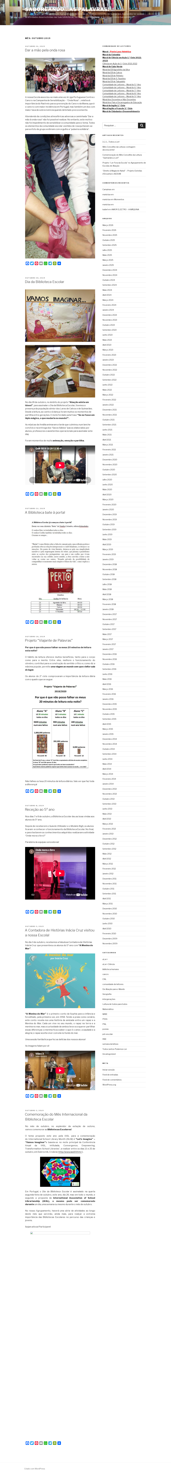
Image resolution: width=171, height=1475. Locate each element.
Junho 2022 (107, 385)
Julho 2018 (107, 584)
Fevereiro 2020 (109, 504)
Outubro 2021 (108, 420)
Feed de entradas (110, 1075)
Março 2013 (107, 824)
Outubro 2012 (108, 844)
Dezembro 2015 (109, 704)
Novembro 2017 (109, 619)
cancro (105, 974)
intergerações (108, 999)
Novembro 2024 (109, 275)
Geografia (106, 994)
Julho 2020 (107, 479)
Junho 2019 (107, 534)
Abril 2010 (106, 928)
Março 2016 (107, 689)
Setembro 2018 (109, 579)
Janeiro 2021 (107, 455)
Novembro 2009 (109, 943)
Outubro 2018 (108, 574)
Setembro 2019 (109, 529)
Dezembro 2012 (109, 839)
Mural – (116, 51)
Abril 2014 (106, 769)
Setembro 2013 (109, 804)
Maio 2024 (107, 290)
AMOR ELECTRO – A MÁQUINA (125, 209)
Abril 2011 (106, 898)
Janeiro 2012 (107, 873)
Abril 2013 (106, 819)
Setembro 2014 (109, 754)
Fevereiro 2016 (109, 694)
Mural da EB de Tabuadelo (113, 81)
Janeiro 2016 (108, 699)
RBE (104, 1039)
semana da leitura (110, 1044)
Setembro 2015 (109, 719)
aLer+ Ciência (108, 964)
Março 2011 (107, 903)
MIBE (104, 1014)
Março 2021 (107, 445)
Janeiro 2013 (107, 834)
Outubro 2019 (108, 524)
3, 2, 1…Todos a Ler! (110, 142)
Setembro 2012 (109, 849)
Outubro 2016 (108, 664)
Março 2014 (107, 774)
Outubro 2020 (108, 469)
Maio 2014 (107, 764)
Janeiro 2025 (108, 265)
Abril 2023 (106, 345)
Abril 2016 (106, 684)
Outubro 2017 (108, 624)
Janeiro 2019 (108, 559)
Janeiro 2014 (108, 784)
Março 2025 (107, 260)
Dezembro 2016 (109, 654)
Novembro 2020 (109, 464)
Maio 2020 (107, 489)
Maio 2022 (107, 390)
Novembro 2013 (109, 794)
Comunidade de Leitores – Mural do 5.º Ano (121, 84)
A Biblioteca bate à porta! (45, 512)
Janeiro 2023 (108, 360)
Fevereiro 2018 (109, 604)
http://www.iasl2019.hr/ (70, 1152)
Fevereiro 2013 (109, 829)
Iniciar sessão (108, 1070)
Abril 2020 (107, 494)
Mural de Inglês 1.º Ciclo (113, 105)
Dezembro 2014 (109, 739)
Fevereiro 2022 (109, 400)
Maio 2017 (107, 634)
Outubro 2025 (108, 240)
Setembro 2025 (109, 245)
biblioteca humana (110, 969)
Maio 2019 (107, 539)
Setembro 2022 (109, 380)
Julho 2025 (107, 250)
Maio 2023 (107, 340)
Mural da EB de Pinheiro (112, 75)
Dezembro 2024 (109, 270)
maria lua (106, 194)
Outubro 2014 (108, 749)
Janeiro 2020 (108, 509)
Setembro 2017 (109, 629)
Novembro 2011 (109, 883)
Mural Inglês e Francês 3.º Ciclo (117, 108)
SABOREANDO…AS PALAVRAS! (67, 9)
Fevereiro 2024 (109, 305)
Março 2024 (107, 300)
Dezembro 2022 (109, 365)
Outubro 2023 (108, 325)
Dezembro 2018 (109, 564)
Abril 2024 (106, 295)
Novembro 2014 (109, 744)
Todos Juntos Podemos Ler (114, 1049)
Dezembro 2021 (109, 410)
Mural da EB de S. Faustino (114, 78)
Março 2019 (107, 549)
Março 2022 (107, 395)
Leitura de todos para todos (114, 1004)
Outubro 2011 (108, 889)
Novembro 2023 (109, 320)
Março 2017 (107, 639)
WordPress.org (109, 1085)
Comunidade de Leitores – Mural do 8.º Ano (121, 93)
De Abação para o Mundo (113, 989)
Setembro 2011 (109, 893)
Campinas (106, 189)
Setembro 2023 (109, 330)
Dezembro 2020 (109, 459)
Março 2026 (107, 225)
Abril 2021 (106, 440)
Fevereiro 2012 (109, 869)
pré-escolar (107, 1034)
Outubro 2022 (108, 375)
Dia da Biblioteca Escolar (44, 282)
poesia (105, 1029)
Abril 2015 (106, 724)
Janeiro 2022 (108, 405)
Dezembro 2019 (109, 514)
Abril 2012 (106, 859)
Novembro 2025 (109, 235)
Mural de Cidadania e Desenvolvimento (121, 111)
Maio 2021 (107, 434)
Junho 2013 (107, 809)
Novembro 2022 (109, 370)
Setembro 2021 (109, 424)
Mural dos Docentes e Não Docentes (119, 99)
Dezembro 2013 (109, 789)
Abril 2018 (106, 594)
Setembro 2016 (109, 669)
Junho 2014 (107, 759)
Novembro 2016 (109, 659)
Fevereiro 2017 (109, 644)
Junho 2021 (107, 430)
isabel (105, 209)
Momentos (119, 199)
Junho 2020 (107, 484)
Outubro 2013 (108, 799)
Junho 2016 (107, 674)
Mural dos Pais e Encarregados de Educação (122, 102)
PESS (104, 1019)
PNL (104, 1024)
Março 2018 (107, 599)
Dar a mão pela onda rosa (45, 50)
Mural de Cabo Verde (112, 66)
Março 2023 (107, 350)
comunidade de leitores (112, 984)
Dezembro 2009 (109, 938)
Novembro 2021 (109, 415)
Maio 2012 (107, 854)
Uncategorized (109, 1054)
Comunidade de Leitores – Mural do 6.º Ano (121, 87)
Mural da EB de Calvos (112, 72)
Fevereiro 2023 (109, 355)
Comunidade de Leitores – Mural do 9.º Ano (121, 96)
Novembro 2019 (109, 519)
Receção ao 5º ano (40, 809)
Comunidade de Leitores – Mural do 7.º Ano (121, 90)
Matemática (107, 1009)
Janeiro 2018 (108, 609)
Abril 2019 (106, 544)
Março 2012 (107, 864)
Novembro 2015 (109, 709)
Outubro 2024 (108, 280)
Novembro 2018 (109, 569)
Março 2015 (107, 729)
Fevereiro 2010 (109, 933)
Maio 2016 (107, 679)
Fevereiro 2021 (109, 449)
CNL (104, 979)
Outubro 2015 (108, 714)
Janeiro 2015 (108, 734)
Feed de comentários (112, 1080)
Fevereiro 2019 (109, 554)
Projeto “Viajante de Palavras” (49, 640)
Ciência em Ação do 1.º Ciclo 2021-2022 (119, 63)
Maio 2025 (107, 255)
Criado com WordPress (34, 1469)
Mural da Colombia (111, 55)
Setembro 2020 (109, 474)
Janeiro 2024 (108, 310)
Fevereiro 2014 (109, 779)
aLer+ (105, 959)
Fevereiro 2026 (109, 230)
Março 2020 (107, 499)
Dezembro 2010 (109, 908)
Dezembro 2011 (109, 879)
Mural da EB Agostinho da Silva (116, 69)
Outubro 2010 (108, 918)
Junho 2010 (107, 923)
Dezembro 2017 (109, 614)
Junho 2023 (107, 335)
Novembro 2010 (109, 913)
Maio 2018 (107, 589)
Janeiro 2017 (107, 649)
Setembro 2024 (109, 285)
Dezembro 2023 (109, 315)
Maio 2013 (107, 814)
